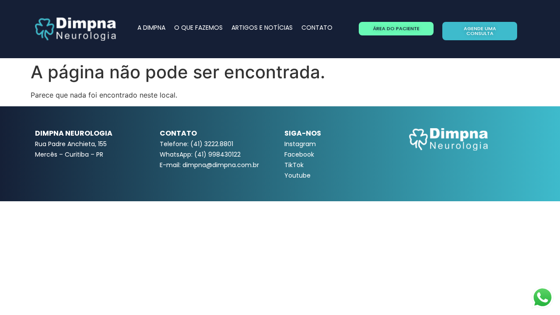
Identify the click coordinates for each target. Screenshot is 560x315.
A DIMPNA (151, 27)
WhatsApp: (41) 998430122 (200, 154)
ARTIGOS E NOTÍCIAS (262, 27)
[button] (396, 28)
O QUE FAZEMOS (198, 27)
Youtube (297, 175)
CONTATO (316, 27)
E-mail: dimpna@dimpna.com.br (209, 165)
